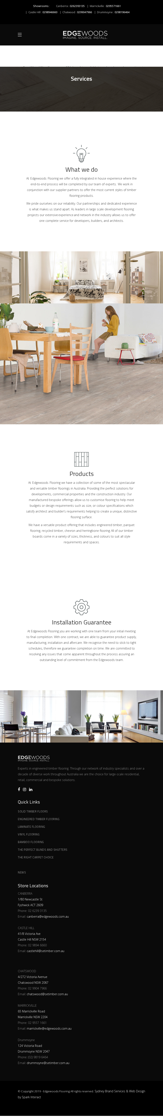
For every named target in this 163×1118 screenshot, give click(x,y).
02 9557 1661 (37, 1023)
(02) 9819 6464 (38, 1057)
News (22, 872)
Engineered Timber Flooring (38, 819)
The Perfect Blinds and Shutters (42, 850)
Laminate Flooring (31, 827)
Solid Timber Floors (33, 811)
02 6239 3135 (37, 911)
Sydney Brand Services (110, 1091)
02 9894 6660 (37, 945)
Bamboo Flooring (31, 842)
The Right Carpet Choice (36, 857)
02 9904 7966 (37, 988)
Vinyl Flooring (28, 834)
